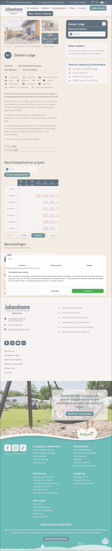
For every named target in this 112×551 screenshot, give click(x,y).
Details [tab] (89, 265)
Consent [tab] (22, 265)
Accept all (88, 291)
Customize (55, 291)
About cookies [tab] (56, 265)
